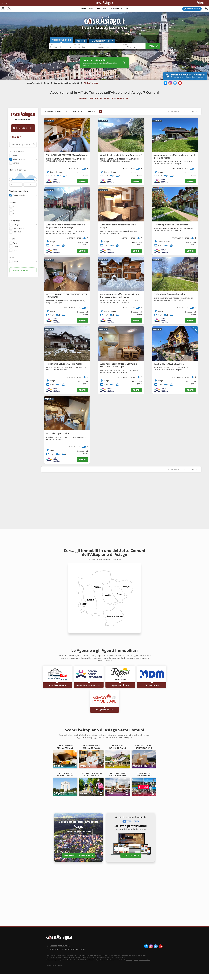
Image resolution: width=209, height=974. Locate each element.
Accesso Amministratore (54, 965)
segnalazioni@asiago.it (118, 957)
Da (11, 184)
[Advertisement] (23, 317)
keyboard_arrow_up (63, 111)
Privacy (136, 960)
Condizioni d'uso (144, 960)
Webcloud (129, 960)
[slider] (10, 179)
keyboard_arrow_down (66, 111)
